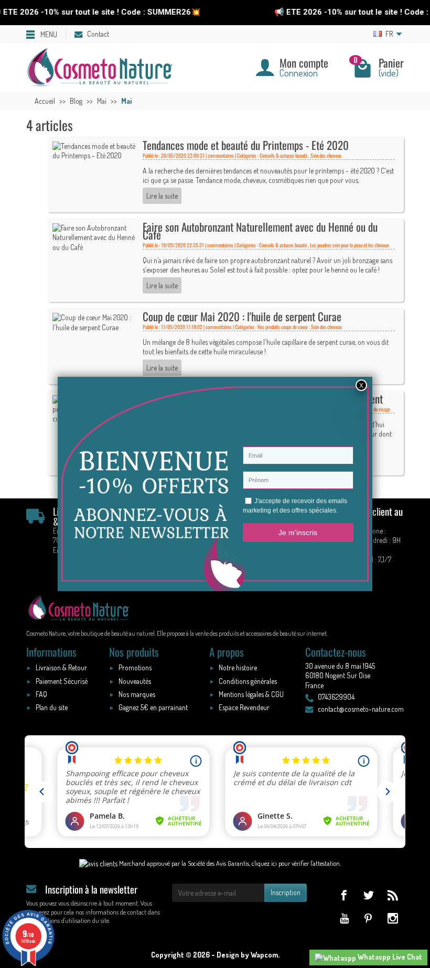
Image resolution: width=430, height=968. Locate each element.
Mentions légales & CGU (251, 694)
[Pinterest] (368, 918)
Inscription (285, 892)
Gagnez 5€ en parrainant (153, 707)
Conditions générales (248, 681)
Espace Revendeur (244, 707)
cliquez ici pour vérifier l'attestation (296, 863)
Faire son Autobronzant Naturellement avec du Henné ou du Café (260, 231)
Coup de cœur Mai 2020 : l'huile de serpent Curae (242, 316)
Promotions (135, 667)
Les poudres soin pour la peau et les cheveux (349, 245)
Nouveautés (135, 681)
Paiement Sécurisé (62, 681)
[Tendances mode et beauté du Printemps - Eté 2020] (95, 149)
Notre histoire (238, 667)
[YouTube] (344, 918)
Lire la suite (162, 195)
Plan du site (52, 707)
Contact (98, 33)
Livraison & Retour (61, 667)
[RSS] (392, 895)
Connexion (299, 73)
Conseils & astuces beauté (283, 155)
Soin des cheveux (325, 155)
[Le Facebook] (344, 895)
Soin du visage (377, 409)
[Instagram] (392, 918)
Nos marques (137, 694)
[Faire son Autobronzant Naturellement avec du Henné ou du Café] (95, 236)
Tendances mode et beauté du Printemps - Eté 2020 (246, 145)
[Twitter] (368, 895)
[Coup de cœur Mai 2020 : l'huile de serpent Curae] (95, 321)
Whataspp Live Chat (389, 956)
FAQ (41, 694)
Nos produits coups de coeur (282, 327)
